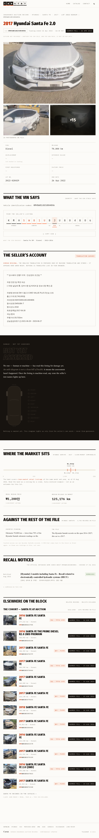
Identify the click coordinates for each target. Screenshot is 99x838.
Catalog (76, 3)
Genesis (51, 827)
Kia (21, 827)
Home (68, 3)
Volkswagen (60, 827)
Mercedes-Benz (29, 827)
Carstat (6, 831)
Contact (86, 3)
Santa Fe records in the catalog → (20, 794)
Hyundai (35, 15)
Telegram (85, 832)
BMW (38, 827)
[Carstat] (15, 4)
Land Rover (70, 827)
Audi (44, 827)
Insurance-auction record (16, 15)
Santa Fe (46, 15)
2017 (56, 15)
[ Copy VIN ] (49, 234)
